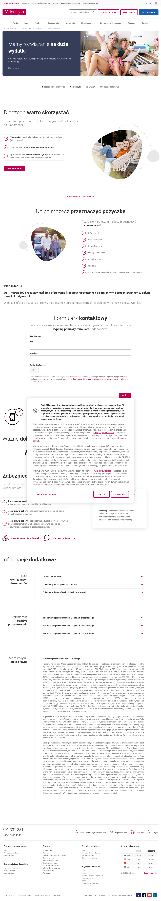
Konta (15, 23)
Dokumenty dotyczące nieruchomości (60, 584)
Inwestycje (70, 23)
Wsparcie (131, 23)
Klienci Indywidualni (11, 3)
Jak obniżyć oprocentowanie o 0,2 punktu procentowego (68, 633)
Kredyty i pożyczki (35, 28)
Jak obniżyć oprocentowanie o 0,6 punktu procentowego (68, 618)
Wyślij (125, 395)
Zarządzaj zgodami (47, 495)
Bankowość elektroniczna (110, 23)
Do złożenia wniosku (52, 577)
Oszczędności (53, 23)
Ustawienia (25, 895)
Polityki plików (104, 432)
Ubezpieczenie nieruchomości (26, 538)
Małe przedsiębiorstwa (70, 3)
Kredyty (38, 23)
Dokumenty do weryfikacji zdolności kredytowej (64, 592)
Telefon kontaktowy (47, 365)
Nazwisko (43, 353)
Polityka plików (101, 471)
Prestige (25, 3)
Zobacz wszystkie (150, 873)
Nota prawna (13, 68)
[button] (146, 3)
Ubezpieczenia (87, 23)
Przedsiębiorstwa (90, 3)
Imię (41, 341)
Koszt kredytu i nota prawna (80, 196)
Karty (26, 23)
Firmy (55, 3)
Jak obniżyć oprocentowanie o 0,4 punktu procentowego (68, 625)
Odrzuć (101, 494)
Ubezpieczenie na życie (64, 538)
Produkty (23, 28)
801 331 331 (13, 829)
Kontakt (145, 23)
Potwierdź (119, 494)
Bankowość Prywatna (41, 3)
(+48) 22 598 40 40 (12, 835)
